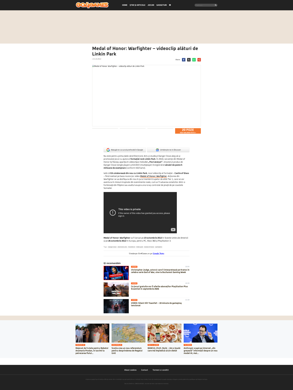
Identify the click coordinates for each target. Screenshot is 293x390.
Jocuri (151, 5)
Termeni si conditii (161, 370)
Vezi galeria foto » (188, 130)
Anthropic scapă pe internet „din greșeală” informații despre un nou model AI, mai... (200, 350)
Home (124, 5)
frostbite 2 (131, 247)
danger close (112, 247)
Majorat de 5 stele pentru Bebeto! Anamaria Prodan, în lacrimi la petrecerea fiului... (92, 350)
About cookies (130, 370)
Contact (144, 370)
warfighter (158, 247)
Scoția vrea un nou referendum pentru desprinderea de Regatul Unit (127, 350)
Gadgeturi (161, 5)
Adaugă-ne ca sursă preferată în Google (127, 150)
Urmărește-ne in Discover (170, 150)
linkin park (139, 247)
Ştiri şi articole (137, 5)
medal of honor (149, 247)
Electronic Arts (122, 247)
